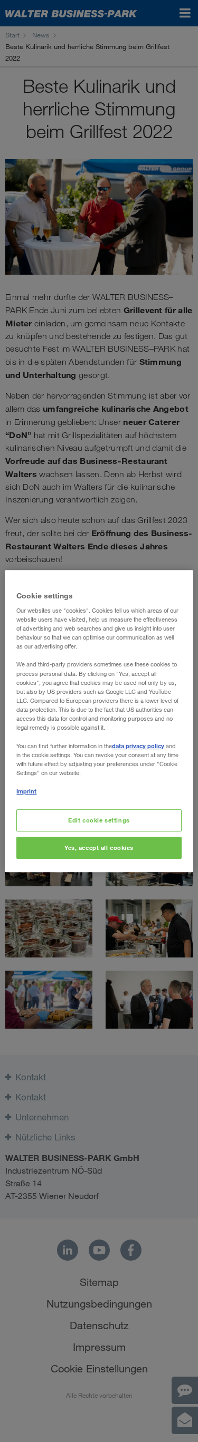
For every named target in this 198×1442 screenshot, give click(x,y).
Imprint (26, 791)
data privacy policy (138, 746)
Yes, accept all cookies (99, 847)
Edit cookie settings (98, 821)
